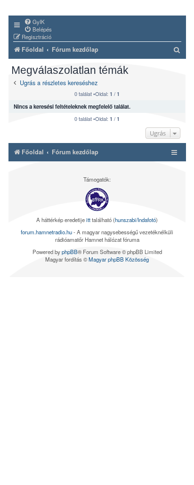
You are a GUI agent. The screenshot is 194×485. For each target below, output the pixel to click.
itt (88, 219)
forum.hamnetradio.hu (46, 232)
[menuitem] (34, 21)
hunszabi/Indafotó (135, 219)
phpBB (70, 251)
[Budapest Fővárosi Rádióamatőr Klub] (97, 199)
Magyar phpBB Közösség (119, 259)
